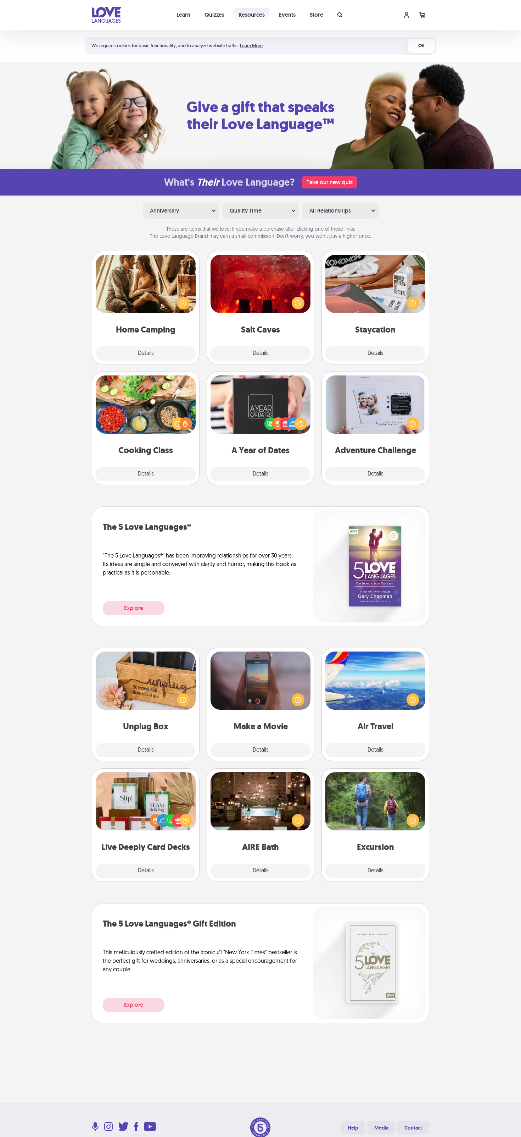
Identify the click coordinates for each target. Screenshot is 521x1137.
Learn (183, 14)
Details (146, 353)
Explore (133, 608)
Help (353, 1128)
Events (287, 14)
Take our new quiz (330, 182)
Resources (252, 14)
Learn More (251, 46)
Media (381, 1128)
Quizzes (214, 14)
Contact (413, 1128)
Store (316, 14)
